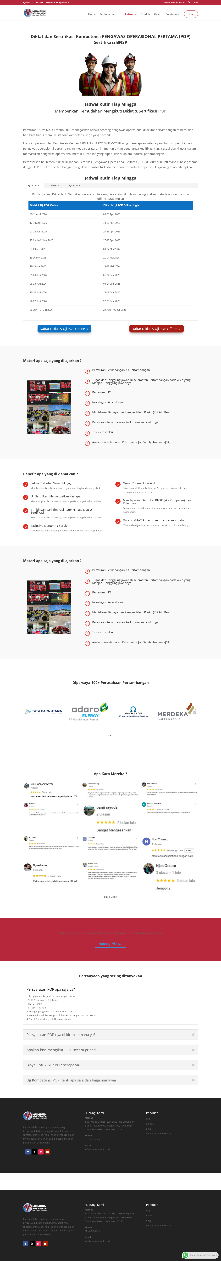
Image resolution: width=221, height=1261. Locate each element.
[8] (133, 711)
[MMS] (177, 711)
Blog (148, 1128)
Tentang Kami (108, 14)
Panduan (171, 14)
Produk (145, 14)
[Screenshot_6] (51, 809)
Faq (148, 1118)
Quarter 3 (54, 185)
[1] (88, 711)
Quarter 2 (33, 185)
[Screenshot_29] (169, 876)
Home (92, 14)
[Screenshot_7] (110, 790)
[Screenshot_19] (51, 790)
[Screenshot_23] (51, 873)
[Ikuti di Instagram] (41, 1151)
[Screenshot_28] (110, 817)
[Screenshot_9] (110, 843)
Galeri (157, 14)
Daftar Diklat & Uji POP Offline (154, 329)
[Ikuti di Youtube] (47, 1151)
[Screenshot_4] (169, 808)
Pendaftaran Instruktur (174, 3)
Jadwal (129, 14)
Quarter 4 (74, 185)
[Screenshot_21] (169, 847)
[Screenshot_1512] (110, 870)
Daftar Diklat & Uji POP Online (62, 329)
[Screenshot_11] (169, 789)
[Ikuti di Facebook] (28, 1151)
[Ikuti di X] (34, 1151)
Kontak (150, 1123)
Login (191, 14)
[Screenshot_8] (51, 843)
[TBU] (44, 711)
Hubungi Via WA (110, 943)
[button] (27, 711)
